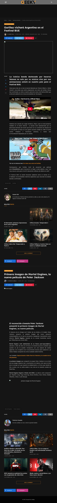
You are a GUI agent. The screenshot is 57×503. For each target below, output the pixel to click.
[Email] (5, 92)
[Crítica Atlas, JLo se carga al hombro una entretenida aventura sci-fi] (41, 440)
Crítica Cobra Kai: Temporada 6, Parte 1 (14, 245)
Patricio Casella (12, 280)
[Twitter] (5, 83)
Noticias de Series (9, 24)
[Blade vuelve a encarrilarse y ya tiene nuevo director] (41, 464)
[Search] (51, 2)
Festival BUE (8, 183)
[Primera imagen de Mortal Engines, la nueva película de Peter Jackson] (28, 304)
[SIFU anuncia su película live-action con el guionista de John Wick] (15, 464)
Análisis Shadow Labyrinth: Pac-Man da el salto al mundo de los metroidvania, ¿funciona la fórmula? (14, 451)
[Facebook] (5, 80)
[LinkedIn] (5, 86)
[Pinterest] (5, 89)
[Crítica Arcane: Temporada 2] (41, 214)
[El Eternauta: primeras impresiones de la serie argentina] (15, 214)
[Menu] (6, 2)
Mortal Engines (8, 409)
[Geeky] (28, 2)
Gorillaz (14, 183)
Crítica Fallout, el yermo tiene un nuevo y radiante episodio (40, 245)
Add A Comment (28, 253)
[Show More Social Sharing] (35, 38)
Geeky (33, 499)
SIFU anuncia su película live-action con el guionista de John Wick (15, 474)
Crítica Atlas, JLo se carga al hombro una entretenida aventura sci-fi (41, 450)
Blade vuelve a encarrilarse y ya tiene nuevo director (40, 474)
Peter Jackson (17, 409)
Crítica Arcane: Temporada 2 (39, 223)
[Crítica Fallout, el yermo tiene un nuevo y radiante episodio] (41, 235)
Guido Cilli (11, 34)
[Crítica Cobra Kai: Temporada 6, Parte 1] (15, 235)
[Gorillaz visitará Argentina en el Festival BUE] (28, 57)
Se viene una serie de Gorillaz (32, 163)
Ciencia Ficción (8, 270)
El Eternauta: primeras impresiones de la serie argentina (15, 223)
